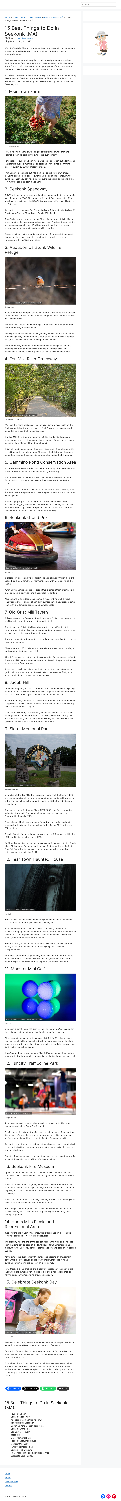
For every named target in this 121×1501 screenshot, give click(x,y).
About (8, 1478)
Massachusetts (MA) (53, 17)
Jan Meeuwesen (25, 38)
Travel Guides (19, 17)
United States (34, 17)
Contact (8, 1486)
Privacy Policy (11, 1482)
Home (7, 17)
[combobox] (98, 4)
